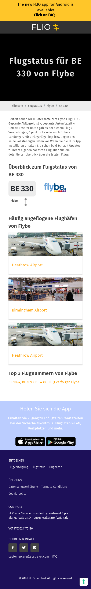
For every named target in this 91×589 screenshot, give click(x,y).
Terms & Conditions (54, 487)
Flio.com (17, 106)
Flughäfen (55, 467)
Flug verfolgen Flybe (64, 382)
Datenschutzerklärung (23, 487)
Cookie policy (17, 494)
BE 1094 (14, 382)
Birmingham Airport (29, 310)
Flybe (50, 106)
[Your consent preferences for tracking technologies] (84, 582)
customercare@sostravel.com (28, 556)
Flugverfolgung (18, 467)
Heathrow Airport (27, 265)
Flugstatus (35, 106)
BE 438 (40, 382)
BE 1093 (28, 382)
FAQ (54, 556)
